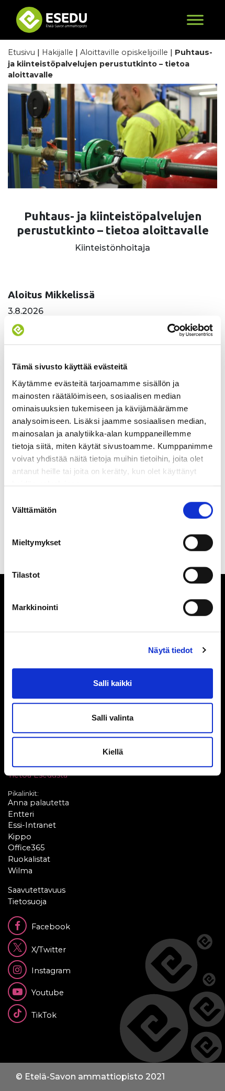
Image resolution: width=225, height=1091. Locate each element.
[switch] (198, 542)
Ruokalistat (29, 859)
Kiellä (113, 751)
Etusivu (21, 52)
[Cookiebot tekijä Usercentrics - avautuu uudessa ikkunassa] (167, 330)
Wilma (20, 870)
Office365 (26, 847)
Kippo (19, 836)
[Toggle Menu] (195, 20)
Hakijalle (57, 52)
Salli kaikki (112, 683)
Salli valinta (112, 717)
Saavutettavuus (36, 890)
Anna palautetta (38, 802)
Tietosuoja (27, 901)
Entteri (21, 814)
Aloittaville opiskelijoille (124, 52)
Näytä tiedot (170, 650)
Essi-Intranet (32, 825)
